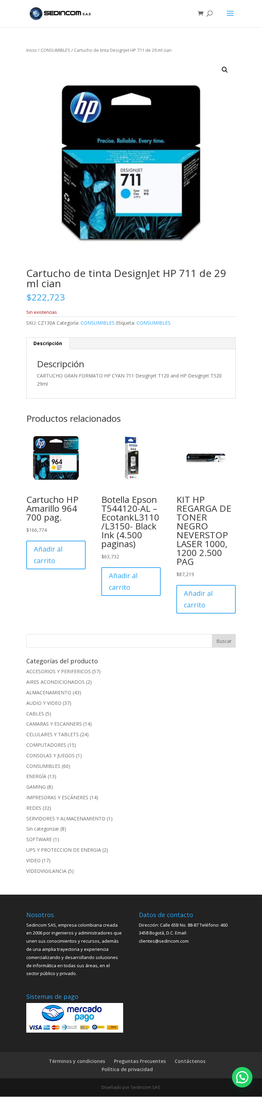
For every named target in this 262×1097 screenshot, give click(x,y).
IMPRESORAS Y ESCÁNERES (57, 797)
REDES (33, 808)
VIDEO (33, 860)
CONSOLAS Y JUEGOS (50, 755)
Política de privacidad (127, 1069)
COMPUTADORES (46, 745)
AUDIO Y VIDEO (43, 703)
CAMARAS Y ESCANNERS (54, 724)
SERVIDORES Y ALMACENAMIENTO (65, 818)
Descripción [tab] (47, 343)
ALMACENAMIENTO (48, 692)
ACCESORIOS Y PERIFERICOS (58, 671)
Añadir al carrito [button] (48, 554)
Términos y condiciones (77, 1061)
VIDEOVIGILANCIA (46, 871)
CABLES (35, 713)
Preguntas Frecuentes (140, 1061)
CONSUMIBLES (55, 50)
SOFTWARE (39, 839)
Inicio (31, 50)
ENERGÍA (36, 776)
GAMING (36, 787)
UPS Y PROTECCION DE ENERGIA (63, 850)
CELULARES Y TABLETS (52, 734)
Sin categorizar (42, 828)
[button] (225, 70)
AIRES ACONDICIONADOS (55, 682)
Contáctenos (190, 1061)
